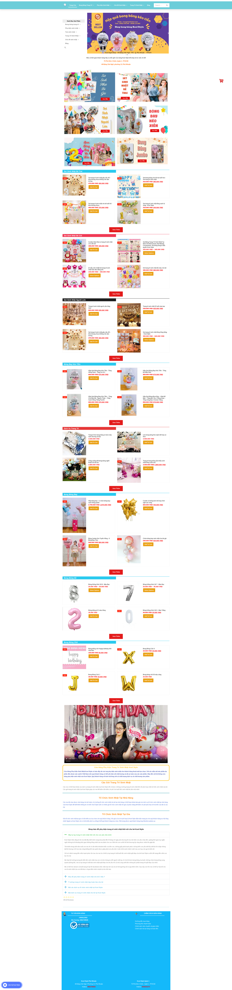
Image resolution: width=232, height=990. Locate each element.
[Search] (167, 5)
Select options (149, 253)
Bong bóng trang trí (85, 5)
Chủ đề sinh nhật (119, 5)
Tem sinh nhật (70, 32)
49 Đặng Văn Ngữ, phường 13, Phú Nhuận (116, 64)
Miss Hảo (75, 917)
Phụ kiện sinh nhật (103, 5)
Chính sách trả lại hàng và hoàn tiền (146, 928)
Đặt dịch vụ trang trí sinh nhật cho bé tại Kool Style (86, 893)
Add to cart (94, 187)
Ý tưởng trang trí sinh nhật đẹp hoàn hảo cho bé (85, 882)
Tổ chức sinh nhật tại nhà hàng (116, 798)
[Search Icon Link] (74, 47)
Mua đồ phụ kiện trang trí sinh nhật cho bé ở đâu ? (86, 877)
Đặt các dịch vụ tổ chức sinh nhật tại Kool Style (85, 887)
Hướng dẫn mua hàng (142, 921)
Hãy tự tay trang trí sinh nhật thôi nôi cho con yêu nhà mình (89, 835)
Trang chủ (72, 5)
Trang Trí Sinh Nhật (136, 5)
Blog (148, 5)
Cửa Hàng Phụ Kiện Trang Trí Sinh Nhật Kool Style (116, 767)
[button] (87, 33)
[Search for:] (161, 5)
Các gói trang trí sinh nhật (116, 782)
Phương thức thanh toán (143, 923)
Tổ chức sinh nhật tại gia (116, 814)
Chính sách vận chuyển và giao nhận (147, 926)
